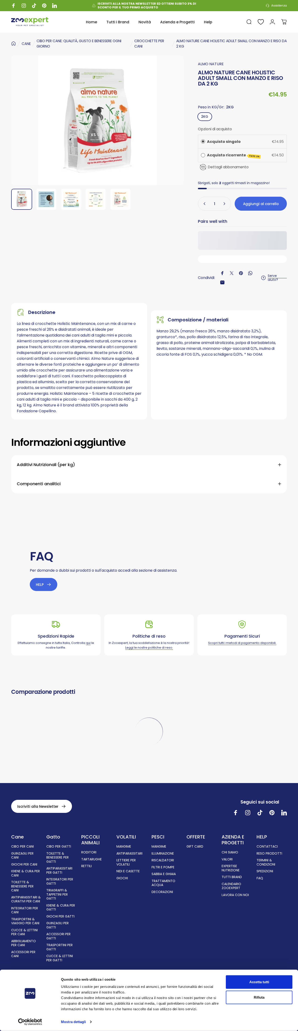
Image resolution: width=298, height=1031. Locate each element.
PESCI (158, 837)
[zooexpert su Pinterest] (272, 812)
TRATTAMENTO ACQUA (163, 883)
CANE (26, 43)
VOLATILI (126, 837)
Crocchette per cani (149, 43)
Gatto (53, 837)
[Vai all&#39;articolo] (21, 199)
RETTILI (86, 866)
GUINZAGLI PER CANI (22, 856)
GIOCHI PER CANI (24, 865)
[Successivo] (171, 120)
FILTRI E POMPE (163, 867)
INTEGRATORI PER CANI (24, 910)
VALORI (227, 859)
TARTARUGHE (91, 859)
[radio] (203, 142)
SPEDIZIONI (265, 871)
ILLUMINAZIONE (163, 854)
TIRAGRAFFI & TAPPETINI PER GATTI (57, 894)
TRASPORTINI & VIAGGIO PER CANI (25, 921)
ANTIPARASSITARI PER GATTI (59, 870)
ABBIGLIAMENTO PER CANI (23, 943)
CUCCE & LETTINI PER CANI (24, 932)
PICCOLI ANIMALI (90, 840)
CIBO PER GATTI (58, 847)
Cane (17, 837)
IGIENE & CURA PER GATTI (60, 908)
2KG (204, 116)
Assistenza (279, 5)
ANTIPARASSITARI (129, 854)
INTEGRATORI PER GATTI (59, 881)
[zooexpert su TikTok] (260, 812)
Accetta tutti (259, 982)
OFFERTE (195, 837)
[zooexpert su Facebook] (235, 812)
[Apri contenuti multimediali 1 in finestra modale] (97, 120)
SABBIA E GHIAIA (164, 874)
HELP (262, 837)
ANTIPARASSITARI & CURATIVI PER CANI (26, 899)
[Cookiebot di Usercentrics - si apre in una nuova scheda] (30, 1021)
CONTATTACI (267, 847)
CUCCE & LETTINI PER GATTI (59, 958)
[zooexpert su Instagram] (248, 812)
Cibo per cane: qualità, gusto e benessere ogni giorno (79, 43)
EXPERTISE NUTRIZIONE (231, 868)
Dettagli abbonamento (228, 167)
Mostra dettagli (73, 1022)
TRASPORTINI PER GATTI (59, 947)
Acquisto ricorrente (233, 155)
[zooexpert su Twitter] (284, 812)
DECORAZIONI (162, 892)
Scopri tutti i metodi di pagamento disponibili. (242, 643)
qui (88, 643)
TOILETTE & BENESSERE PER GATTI (57, 858)
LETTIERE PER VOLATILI (126, 862)
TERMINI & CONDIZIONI (266, 862)
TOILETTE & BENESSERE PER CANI (22, 886)
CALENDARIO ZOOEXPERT (231, 886)
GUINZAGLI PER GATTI (57, 925)
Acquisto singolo (224, 141)
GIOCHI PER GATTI (60, 916)
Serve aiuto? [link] (273, 278)
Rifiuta (259, 997)
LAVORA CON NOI (235, 895)
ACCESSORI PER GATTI (58, 936)
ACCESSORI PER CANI (23, 954)
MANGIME (123, 847)
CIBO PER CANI (22, 847)
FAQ (260, 878)
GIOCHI (122, 878)
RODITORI (88, 852)
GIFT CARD (194, 847)
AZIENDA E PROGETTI (233, 840)
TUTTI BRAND (232, 877)
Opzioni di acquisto (215, 129)
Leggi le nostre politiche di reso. (149, 647)
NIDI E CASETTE (128, 871)
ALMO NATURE (211, 64)
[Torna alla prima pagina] (13, 43)
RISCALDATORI (163, 860)
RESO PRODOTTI (269, 854)
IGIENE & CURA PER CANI (25, 873)
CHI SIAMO (230, 852)
